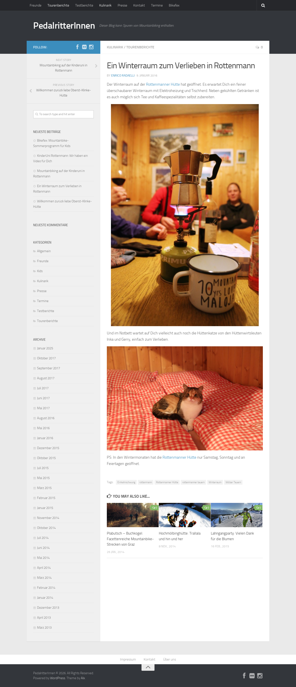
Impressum (128, 659)
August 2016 (45, 418)
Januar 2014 (45, 598)
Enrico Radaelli (123, 75)
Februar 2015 (46, 498)
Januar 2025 (45, 348)
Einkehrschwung (126, 482)
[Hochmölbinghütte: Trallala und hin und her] (185, 515)
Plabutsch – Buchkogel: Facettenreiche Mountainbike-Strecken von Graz (130, 538)
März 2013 (44, 628)
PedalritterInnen (64, 25)
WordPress (57, 678)
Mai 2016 (43, 428)
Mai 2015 (43, 478)
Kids (40, 271)
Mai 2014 (43, 558)
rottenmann (145, 482)
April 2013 (44, 618)
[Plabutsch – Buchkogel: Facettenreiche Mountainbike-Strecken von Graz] (133, 515)
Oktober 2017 (46, 358)
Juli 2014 (43, 538)
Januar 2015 (45, 508)
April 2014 (44, 568)
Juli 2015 (43, 468)
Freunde (35, 5)
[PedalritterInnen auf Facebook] (77, 47)
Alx (83, 678)
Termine (157, 5)
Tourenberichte (58, 5)
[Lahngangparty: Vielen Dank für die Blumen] (237, 515)
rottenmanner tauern (193, 482)
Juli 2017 (43, 388)
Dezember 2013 (48, 608)
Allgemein (44, 251)
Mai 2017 (43, 408)
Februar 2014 (46, 588)
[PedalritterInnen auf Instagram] (91, 47)
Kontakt (139, 5)
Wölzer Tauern (233, 482)
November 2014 (48, 518)
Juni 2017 (43, 398)
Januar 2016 (45, 438)
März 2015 (44, 488)
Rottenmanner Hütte (163, 84)
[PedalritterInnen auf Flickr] (84, 47)
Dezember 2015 (48, 448)
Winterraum (215, 482)
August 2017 (45, 378)
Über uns (169, 659)
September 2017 (48, 368)
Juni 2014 (43, 548)
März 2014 (44, 578)
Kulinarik (105, 5)
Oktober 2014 (46, 528)
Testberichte (84, 5)
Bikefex (174, 5)
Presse (122, 5)
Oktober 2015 (46, 458)
